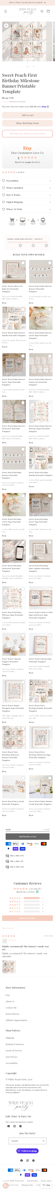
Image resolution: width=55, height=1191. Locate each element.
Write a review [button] (27, 918)
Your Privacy (12, 1056)
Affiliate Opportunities (16, 1020)
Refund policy (32, 1181)
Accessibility (12, 1063)
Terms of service (12, 1185)
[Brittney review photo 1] (9, 966)
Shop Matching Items (27, 123)
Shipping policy (27, 1185)
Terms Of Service (14, 1050)
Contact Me (11, 1007)
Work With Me (12, 1014)
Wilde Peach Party (17, 1181)
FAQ (8, 995)
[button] (6, 11)
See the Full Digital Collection (27, 133)
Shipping (5, 102)
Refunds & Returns (15, 1044)
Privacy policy (46, 1181)
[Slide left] (21, 66)
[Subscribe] (43, 1141)
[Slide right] (34, 66)
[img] (8, 935)
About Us (10, 1001)
